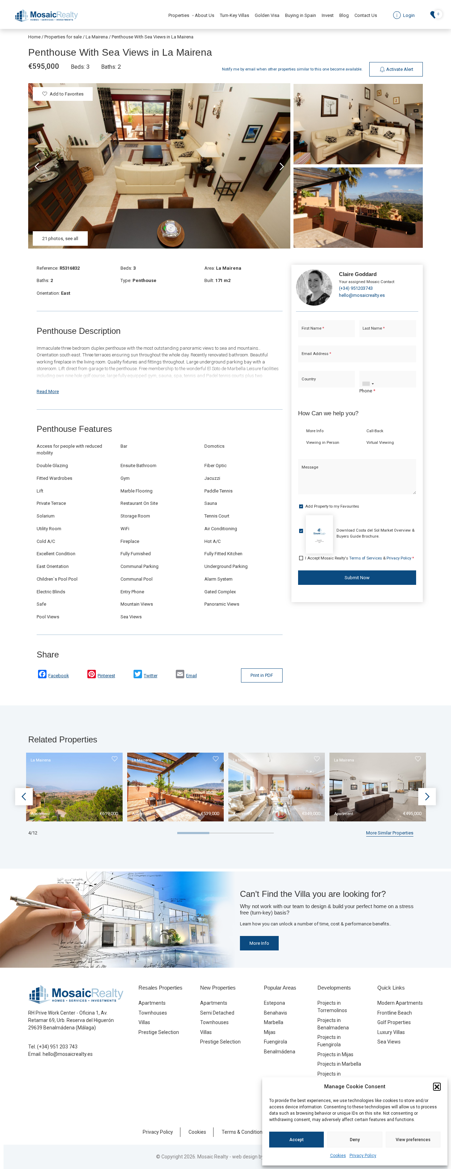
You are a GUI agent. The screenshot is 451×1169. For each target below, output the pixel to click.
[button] (436, 1086)
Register (244, 647)
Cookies (338, 1155)
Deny (355, 1139)
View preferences (413, 1139)
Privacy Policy (363, 1155)
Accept (296, 1139)
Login (204, 647)
